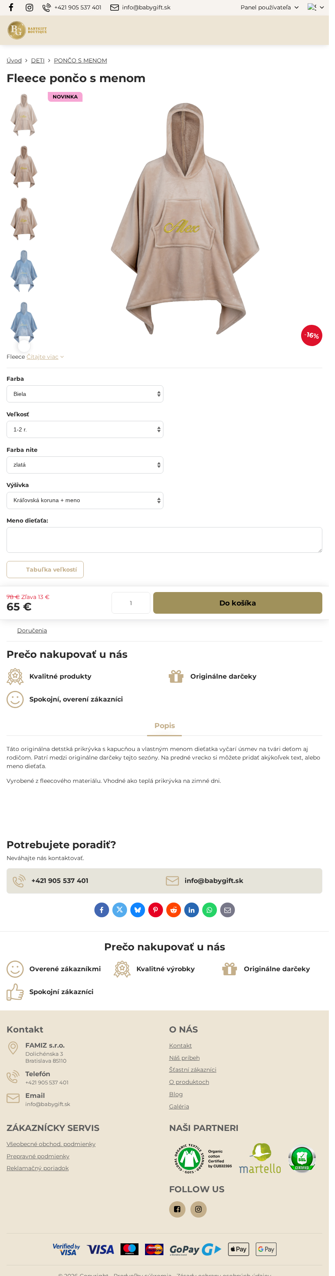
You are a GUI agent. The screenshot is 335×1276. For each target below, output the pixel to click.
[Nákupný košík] (299, 30)
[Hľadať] (280, 30)
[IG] (29, 8)
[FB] (13, 8)
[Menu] (319, 30)
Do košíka (237, 603)
